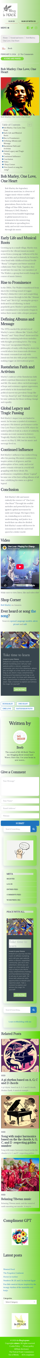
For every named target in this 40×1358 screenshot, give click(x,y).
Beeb (10, 48)
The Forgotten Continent (13, 1273)
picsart (16, 624)
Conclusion (8, 159)
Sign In (11, 21)
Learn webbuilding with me (20, 1022)
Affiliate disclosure (21, 1349)
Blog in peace (24, 1340)
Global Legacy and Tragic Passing (14, 152)
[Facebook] (28, 27)
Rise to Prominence (11, 138)
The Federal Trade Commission (21, 1352)
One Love (7, 709)
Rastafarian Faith (24, 709)
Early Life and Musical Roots (13, 134)
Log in (9, 884)
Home (5, 38)
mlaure (17, 1343)
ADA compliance (28, 1355)
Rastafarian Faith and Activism (12, 147)
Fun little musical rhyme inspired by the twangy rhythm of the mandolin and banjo (19, 1287)
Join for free (20, 689)
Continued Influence (12, 156)
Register (10, 879)
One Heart (23, 704)
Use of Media (14, 1355)
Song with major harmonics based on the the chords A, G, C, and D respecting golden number (19, 1141)
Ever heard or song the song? (13, 168)
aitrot (35, 621)
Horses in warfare (10, 1277)
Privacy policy (28, 1346)
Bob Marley (6, 605)
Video (6, 162)
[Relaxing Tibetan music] (20, 1174)
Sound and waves (17, 38)
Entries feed (12, 889)
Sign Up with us (28, 21)
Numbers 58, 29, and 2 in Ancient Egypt (19, 1280)
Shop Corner (9, 164)
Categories (7, 1298)
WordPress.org (13, 900)
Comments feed (14, 895)
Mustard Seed (9, 1269)
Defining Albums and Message (12, 142)
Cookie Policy (14, 1346)
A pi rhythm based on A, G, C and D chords (19, 1081)
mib (25, 624)
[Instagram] (36, 27)
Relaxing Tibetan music (16, 1199)
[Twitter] (32, 27)
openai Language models (21, 621)
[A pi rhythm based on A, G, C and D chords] (20, 1055)
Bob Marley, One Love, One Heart (14, 129)
